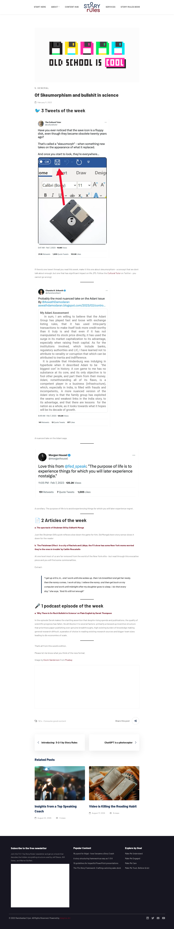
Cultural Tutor (114, 273)
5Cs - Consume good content (52, 721)
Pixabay (68, 660)
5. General (42, 88)
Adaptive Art (65, 918)
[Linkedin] (147, 918)
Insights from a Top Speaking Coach (56, 808)
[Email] (158, 918)
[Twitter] (152, 918)
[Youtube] (163, 918)
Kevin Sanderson (52, 660)
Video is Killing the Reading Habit (113, 806)
